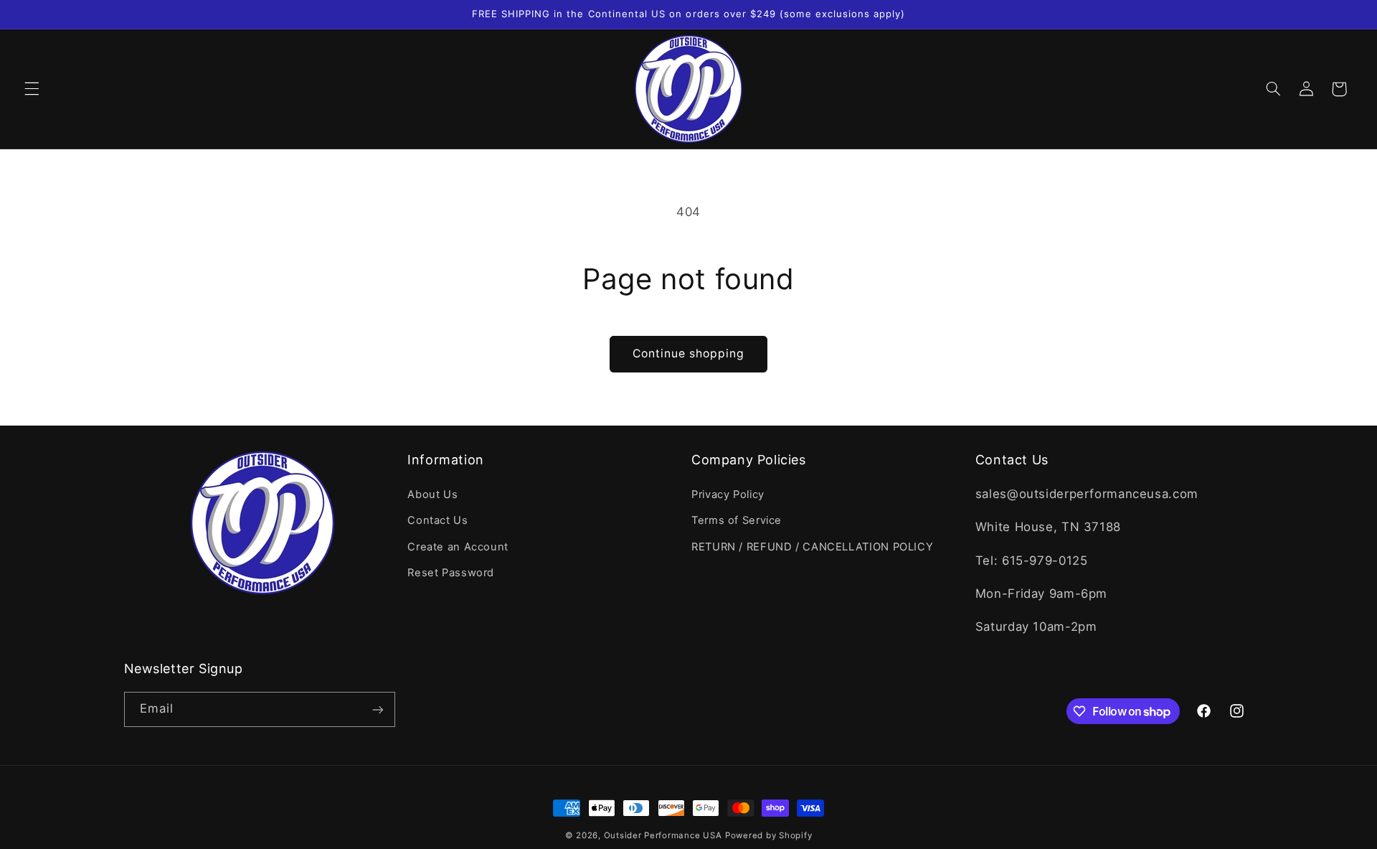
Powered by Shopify (768, 835)
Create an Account (457, 546)
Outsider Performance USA (663, 835)
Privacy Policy (728, 493)
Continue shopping (689, 353)
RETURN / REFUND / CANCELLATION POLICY (812, 546)
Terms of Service (736, 520)
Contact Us (437, 520)
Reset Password (450, 572)
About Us (432, 493)
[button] (31, 88)
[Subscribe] (377, 709)
